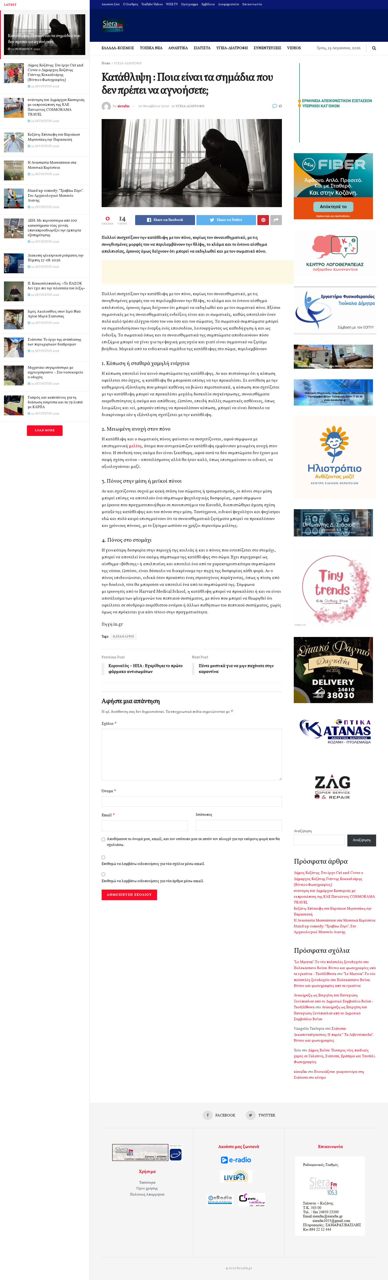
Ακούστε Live (111, 4)
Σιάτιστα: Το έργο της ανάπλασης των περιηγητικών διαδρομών (54, 342)
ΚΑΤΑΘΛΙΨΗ (123, 637)
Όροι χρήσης (147, 1188)
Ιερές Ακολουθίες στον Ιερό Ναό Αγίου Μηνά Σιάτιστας (54, 314)
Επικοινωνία (252, 4)
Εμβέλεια (208, 4)
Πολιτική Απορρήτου (147, 1194)
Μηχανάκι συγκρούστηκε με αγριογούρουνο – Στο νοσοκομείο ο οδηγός (55, 372)
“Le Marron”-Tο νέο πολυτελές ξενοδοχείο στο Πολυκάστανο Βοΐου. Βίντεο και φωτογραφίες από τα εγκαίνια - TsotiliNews (335, 968)
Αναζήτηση (303, 831)
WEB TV (172, 4)
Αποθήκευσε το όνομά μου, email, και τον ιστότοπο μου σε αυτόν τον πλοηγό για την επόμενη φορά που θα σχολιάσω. (193, 842)
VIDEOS (294, 48)
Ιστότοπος (204, 814)
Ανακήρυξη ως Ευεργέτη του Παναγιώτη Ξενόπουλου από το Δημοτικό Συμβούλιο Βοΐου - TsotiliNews (333, 1001)
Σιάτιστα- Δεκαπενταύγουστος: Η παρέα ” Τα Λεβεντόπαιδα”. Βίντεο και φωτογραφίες (333, 1034)
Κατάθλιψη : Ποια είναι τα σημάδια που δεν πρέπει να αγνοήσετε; (44, 39)
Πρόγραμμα (189, 4)
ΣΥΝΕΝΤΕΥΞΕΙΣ (267, 48)
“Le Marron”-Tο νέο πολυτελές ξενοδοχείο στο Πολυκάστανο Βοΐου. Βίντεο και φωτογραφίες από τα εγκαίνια (334, 980)
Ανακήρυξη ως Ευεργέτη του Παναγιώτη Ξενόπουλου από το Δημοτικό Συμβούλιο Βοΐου (330, 1013)
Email (108, 815)
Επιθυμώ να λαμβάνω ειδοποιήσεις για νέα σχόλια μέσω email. (153, 864)
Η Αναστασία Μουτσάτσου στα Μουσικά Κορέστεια (52, 165)
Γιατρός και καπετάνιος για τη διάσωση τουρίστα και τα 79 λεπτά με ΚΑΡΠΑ (55, 402)
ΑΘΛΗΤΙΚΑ (178, 48)
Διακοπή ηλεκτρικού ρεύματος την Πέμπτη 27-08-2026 (56, 258)
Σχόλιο (109, 723)
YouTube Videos (152, 4)
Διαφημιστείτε (228, 4)
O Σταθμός (130, 4)
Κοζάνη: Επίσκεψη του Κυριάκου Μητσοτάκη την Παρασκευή (54, 137)
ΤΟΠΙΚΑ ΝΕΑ (151, 48)
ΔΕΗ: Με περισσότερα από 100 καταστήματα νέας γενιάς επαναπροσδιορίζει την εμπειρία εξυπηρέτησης (54, 228)
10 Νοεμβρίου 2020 (154, 106)
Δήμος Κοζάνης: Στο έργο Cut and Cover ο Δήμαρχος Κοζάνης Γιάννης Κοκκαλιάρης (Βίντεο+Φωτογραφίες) (55, 73)
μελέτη (135, 446)
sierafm (123, 106)
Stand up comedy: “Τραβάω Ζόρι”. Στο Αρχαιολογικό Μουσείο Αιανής (55, 195)
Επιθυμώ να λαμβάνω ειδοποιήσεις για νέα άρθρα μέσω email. (153, 881)
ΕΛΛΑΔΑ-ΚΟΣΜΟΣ (118, 48)
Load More (45, 430)
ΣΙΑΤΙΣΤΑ (202, 48)
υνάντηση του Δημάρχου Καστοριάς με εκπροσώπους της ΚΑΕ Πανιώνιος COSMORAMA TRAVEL (56, 107)
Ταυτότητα (147, 1182)
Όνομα (109, 791)
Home (106, 63)
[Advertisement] (198, 272)
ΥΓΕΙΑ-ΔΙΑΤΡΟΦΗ (232, 48)
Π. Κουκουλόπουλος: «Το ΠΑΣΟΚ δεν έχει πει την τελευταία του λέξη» (56, 286)
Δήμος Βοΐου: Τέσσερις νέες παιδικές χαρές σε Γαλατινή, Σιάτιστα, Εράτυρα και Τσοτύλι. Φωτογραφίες (335, 1056)
